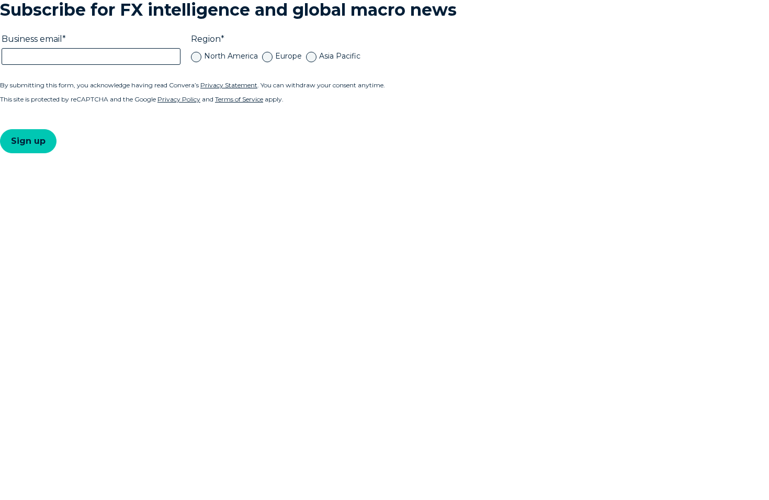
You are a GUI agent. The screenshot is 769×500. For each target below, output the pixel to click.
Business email (32, 39)
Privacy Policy (178, 99)
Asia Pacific (339, 56)
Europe (288, 56)
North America (231, 56)
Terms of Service (239, 99)
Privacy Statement (228, 85)
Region (206, 39)
